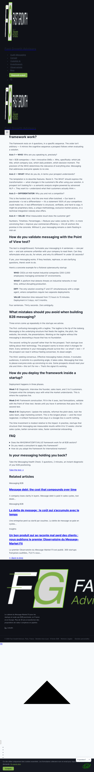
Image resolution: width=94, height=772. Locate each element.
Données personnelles (82, 639)
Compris (8, 768)
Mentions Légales (66, 639)
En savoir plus (16, 764)
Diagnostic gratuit (18, 75)
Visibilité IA (15, 61)
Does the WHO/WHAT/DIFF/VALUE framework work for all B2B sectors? (44, 442)
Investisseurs (16, 64)
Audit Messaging (18, 55)
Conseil (13, 58)
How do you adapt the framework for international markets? (38, 448)
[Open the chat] (86, 766)
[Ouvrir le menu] (7, 132)
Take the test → (16, 470)
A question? (81, 759)
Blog (12, 70)
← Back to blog (16, 558)
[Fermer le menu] (0, 742)
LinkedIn (10, 628)
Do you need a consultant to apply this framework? (34, 445)
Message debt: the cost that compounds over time (42, 489)
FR (1, 644)
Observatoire (16, 67)
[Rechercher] (49, 79)
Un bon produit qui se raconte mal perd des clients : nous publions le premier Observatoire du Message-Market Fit (44, 539)
